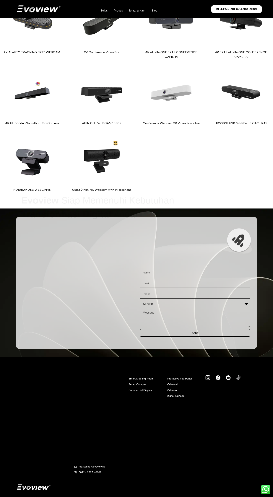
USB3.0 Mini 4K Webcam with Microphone (101, 189)
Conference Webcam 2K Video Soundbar (171, 123)
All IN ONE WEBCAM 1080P (101, 123)
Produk (118, 10)
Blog (154, 10)
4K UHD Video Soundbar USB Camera (32, 123)
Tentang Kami (137, 10)
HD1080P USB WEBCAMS (32, 189)
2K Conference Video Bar (101, 52)
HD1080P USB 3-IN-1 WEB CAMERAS (241, 123)
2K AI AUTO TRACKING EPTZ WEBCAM (32, 52)
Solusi (104, 10)
